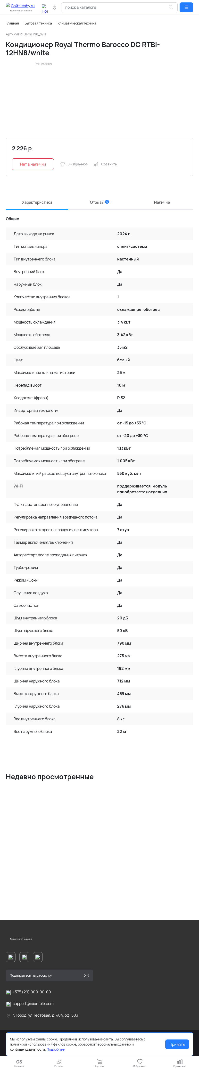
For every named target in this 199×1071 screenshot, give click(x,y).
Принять (177, 1044)
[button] (186, 7)
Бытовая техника (38, 23)
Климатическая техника (77, 23)
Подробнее (56, 1049)
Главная (12, 23)
